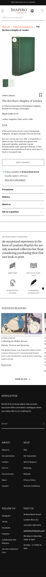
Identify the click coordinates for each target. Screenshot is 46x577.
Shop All (6, 26)
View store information (15, 180)
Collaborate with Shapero (9, 541)
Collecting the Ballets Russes (14, 341)
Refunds (27, 474)
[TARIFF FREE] (12, 269)
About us (5, 449)
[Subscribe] (41, 424)
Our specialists (8, 456)
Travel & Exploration (23, 26)
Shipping (27, 468)
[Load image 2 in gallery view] (12, 83)
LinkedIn (5, 533)
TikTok (4, 521)
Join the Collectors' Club (10, 551)
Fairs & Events (8, 474)
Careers (5, 486)
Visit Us (5, 468)
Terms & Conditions (32, 486)
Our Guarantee (30, 456)
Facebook (6, 527)
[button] (42, 11)
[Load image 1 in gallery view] (5, 83)
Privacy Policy (30, 480)
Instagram (6, 515)
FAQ (25, 449)
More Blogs (21, 379)
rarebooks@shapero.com (34, 531)
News (4, 480)
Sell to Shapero (30, 462)
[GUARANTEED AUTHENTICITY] (33, 286)
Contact (5, 462)
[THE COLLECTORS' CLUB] (33, 269)
